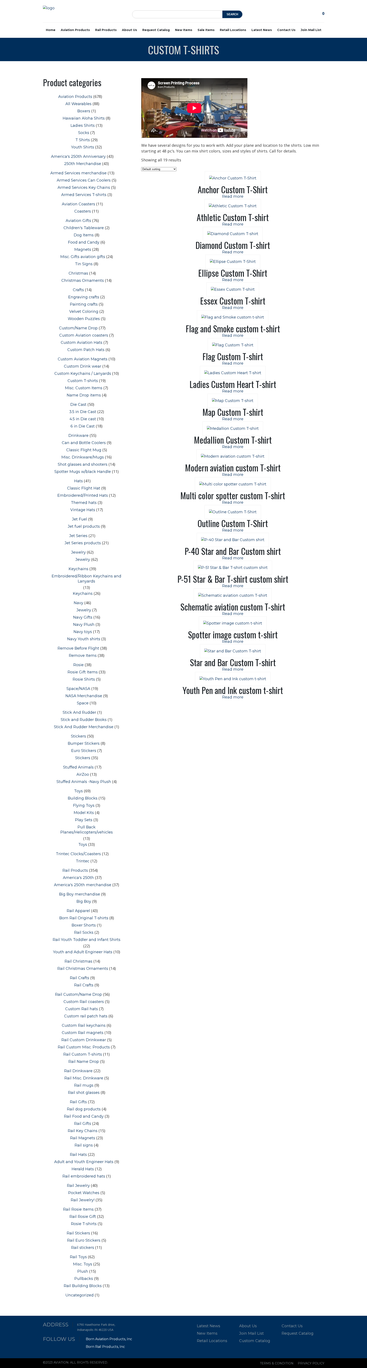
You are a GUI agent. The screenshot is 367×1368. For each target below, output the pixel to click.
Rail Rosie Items (78, 1209)
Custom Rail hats (81, 1009)
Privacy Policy (311, 1363)
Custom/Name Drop (78, 328)
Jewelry (78, 552)
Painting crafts (84, 304)
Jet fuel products (84, 526)
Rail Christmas (78, 961)
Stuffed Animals (78, 767)
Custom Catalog (254, 1340)
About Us (129, 30)
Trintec (82, 861)
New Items (183, 30)
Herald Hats (83, 1169)
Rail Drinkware (78, 1071)
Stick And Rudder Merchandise (83, 727)
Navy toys (82, 631)
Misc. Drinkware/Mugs (82, 457)
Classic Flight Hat (83, 488)
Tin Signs (84, 264)
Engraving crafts (83, 297)
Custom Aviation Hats (81, 342)
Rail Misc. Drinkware (83, 1078)
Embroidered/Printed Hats (82, 495)
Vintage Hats (82, 510)
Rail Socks (83, 932)
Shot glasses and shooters (82, 464)
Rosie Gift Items (83, 672)
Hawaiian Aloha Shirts (84, 118)
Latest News (261, 30)
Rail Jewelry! (83, 1200)
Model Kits (84, 812)
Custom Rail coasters (84, 1001)
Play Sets (83, 820)
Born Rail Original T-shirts (83, 918)
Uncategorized (79, 1295)
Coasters (82, 211)
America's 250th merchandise (82, 885)
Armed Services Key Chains (84, 187)
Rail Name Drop (83, 1061)
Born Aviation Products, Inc (109, 1339)
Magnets (82, 249)
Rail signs (84, 1145)
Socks (83, 132)
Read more (232, 196)
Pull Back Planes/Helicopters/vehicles (86, 830)
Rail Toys (78, 1257)
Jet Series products (83, 543)
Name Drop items (84, 395)
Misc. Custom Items (83, 388)
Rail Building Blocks (83, 1285)
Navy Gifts (82, 617)
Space (83, 703)
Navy (78, 603)
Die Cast (78, 404)
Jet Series (78, 535)
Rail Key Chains (82, 1130)
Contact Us (286, 30)
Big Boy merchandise (79, 894)
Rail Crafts (79, 978)
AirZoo (82, 774)
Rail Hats (78, 1154)
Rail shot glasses (84, 1092)
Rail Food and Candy (84, 1116)
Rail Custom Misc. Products (84, 1047)
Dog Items (84, 235)
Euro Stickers (83, 750)
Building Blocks (82, 798)
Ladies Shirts (83, 125)
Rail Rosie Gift (82, 1216)
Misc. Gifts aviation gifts (82, 256)
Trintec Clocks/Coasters (78, 854)
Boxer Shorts (84, 925)
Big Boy (83, 901)
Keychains (78, 569)
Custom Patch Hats (85, 349)
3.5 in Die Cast (82, 411)
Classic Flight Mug (83, 450)
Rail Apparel (78, 910)
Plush (82, 1271)
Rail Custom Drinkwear (83, 1040)
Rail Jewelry (78, 1185)
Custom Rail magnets (82, 1032)
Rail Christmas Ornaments (82, 968)
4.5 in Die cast (82, 419)
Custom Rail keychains (84, 1025)
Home (50, 30)
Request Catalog (156, 30)
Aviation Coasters (78, 204)
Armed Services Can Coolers (84, 180)
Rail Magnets (82, 1138)
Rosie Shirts (84, 679)
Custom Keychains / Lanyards (82, 373)
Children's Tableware (84, 228)
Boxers (83, 111)
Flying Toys (84, 805)
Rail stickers (82, 1247)
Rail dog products (84, 1109)
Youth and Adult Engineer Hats (82, 952)
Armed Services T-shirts (83, 194)
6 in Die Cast (83, 426)
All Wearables (78, 104)
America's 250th (78, 877)
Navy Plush (84, 624)
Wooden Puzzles (84, 318)
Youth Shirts (82, 147)
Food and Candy (83, 242)
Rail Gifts (78, 1102)
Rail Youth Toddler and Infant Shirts (86, 939)
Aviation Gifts (78, 220)
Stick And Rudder (79, 712)
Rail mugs (83, 1085)
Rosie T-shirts (84, 1223)
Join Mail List (311, 30)
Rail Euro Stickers (83, 1240)
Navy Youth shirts (83, 639)
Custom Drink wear (82, 366)
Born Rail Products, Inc (105, 1347)
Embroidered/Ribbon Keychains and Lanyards (86, 579)
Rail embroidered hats (83, 1176)
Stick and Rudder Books (84, 719)
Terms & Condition (277, 1363)
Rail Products (106, 30)
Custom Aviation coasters (83, 335)
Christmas (78, 273)
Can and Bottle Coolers (84, 442)
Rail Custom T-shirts (82, 1054)
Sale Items (206, 30)
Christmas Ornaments (82, 280)
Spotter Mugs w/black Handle (82, 471)
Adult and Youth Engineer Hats (83, 1161)
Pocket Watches (83, 1192)
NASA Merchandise (83, 696)
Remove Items (83, 655)
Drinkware (78, 435)
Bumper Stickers (84, 743)
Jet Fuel (79, 519)
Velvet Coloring (83, 311)
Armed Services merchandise (78, 173)
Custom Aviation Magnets (82, 359)
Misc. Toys (82, 1264)
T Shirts (82, 140)
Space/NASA (78, 688)
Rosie (78, 665)
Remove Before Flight (78, 648)
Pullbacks (83, 1278)
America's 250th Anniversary (78, 156)
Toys (78, 791)
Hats (78, 481)
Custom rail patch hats (85, 1016)
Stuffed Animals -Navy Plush (83, 781)
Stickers (78, 736)
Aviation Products (75, 30)
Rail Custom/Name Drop (78, 994)
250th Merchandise (82, 163)
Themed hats (84, 502)
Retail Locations (233, 30)
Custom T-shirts (83, 380)
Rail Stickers (78, 1233)
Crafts (78, 290)
